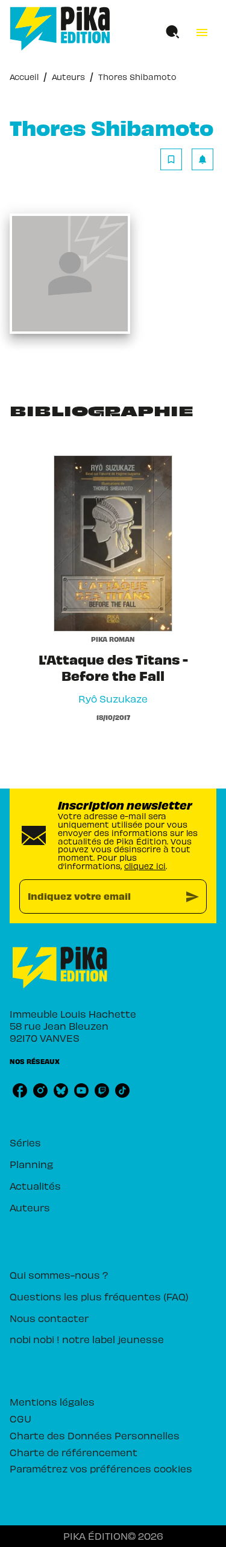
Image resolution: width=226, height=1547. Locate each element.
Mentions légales (52, 1401)
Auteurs (68, 77)
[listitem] (20, 1090)
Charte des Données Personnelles (95, 1435)
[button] (186, 159)
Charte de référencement (73, 1452)
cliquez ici (145, 866)
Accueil (24, 77)
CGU (20, 1418)
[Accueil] (60, 28)
